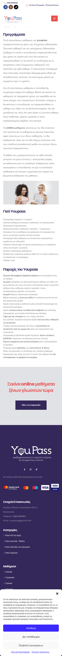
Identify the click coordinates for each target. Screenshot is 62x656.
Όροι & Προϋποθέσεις (20, 652)
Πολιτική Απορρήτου (40, 652)
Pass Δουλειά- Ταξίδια (15, 541)
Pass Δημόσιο (11, 553)
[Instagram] (11, 7)
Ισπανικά (9, 589)
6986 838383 (19, 516)
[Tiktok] (16, 7)
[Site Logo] (13, 18)
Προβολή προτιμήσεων (31, 645)
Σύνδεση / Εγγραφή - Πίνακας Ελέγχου (44, 5)
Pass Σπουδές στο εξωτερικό (17, 547)
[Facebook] (5, 7)
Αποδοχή (31, 628)
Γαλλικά (8, 583)
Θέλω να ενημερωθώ (31, 405)
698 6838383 (12, 3)
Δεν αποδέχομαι (31, 636)
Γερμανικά (9, 577)
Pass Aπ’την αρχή (13, 535)
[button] (57, 593)
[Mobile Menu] (54, 18)
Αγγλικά (8, 572)
